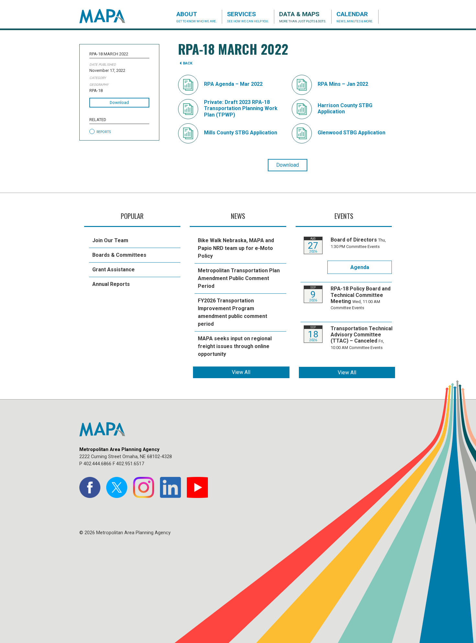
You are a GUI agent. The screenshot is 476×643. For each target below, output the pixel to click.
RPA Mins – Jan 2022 (343, 84)
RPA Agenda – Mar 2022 (233, 84)
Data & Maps (302, 16)
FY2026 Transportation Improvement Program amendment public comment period (232, 312)
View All (241, 372)
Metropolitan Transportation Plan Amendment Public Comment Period (239, 278)
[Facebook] (89, 487)
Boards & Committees (119, 255)
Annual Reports (111, 284)
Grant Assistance (113, 269)
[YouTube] (197, 487)
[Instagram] (143, 487)
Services (248, 16)
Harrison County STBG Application (345, 108)
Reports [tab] (103, 132)
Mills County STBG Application (240, 133)
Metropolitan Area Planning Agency (108, 16)
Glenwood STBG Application (351, 133)
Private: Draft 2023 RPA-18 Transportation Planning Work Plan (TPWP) (241, 108)
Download (119, 102)
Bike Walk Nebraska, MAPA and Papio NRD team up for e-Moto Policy (236, 248)
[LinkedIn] (170, 487)
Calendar (354, 16)
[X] (116, 487)
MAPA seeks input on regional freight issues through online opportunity (235, 346)
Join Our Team (110, 240)
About (196, 16)
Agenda (359, 267)
